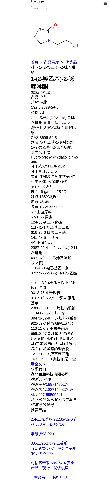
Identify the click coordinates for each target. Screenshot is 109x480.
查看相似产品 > (56, 123)
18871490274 (57, 384)
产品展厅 (51, 62)
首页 (34, 62)
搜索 (46, 8)
